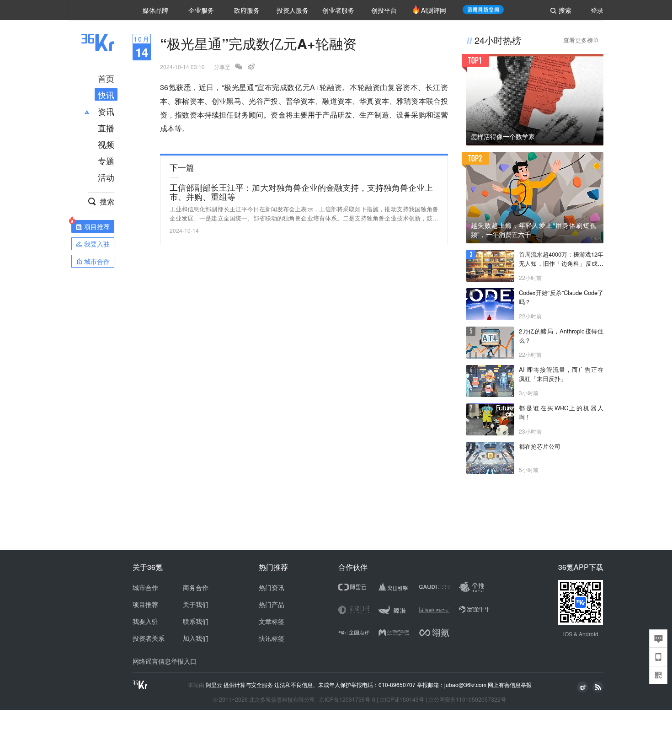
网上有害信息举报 (510, 684)
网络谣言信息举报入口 (165, 661)
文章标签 (271, 621)
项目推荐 (145, 604)
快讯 (106, 95)
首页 (106, 78)
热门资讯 (271, 587)
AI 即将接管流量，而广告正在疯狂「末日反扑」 (561, 374)
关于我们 (195, 604)
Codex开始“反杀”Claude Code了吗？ (561, 297)
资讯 (106, 111)
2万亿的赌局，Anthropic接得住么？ (561, 335)
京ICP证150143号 (401, 699)
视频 (106, 144)
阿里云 (215, 685)
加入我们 (195, 638)
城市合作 (145, 587)
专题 (106, 160)
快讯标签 (271, 638)
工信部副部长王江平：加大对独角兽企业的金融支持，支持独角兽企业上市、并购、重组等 (301, 191)
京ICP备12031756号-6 (347, 699)
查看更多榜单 (581, 40)
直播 (106, 128)
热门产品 (271, 604)
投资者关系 (149, 638)
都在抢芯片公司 (539, 446)
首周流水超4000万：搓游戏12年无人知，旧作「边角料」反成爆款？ (561, 259)
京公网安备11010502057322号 (467, 699)
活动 (106, 177)
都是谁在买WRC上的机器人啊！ (561, 412)
